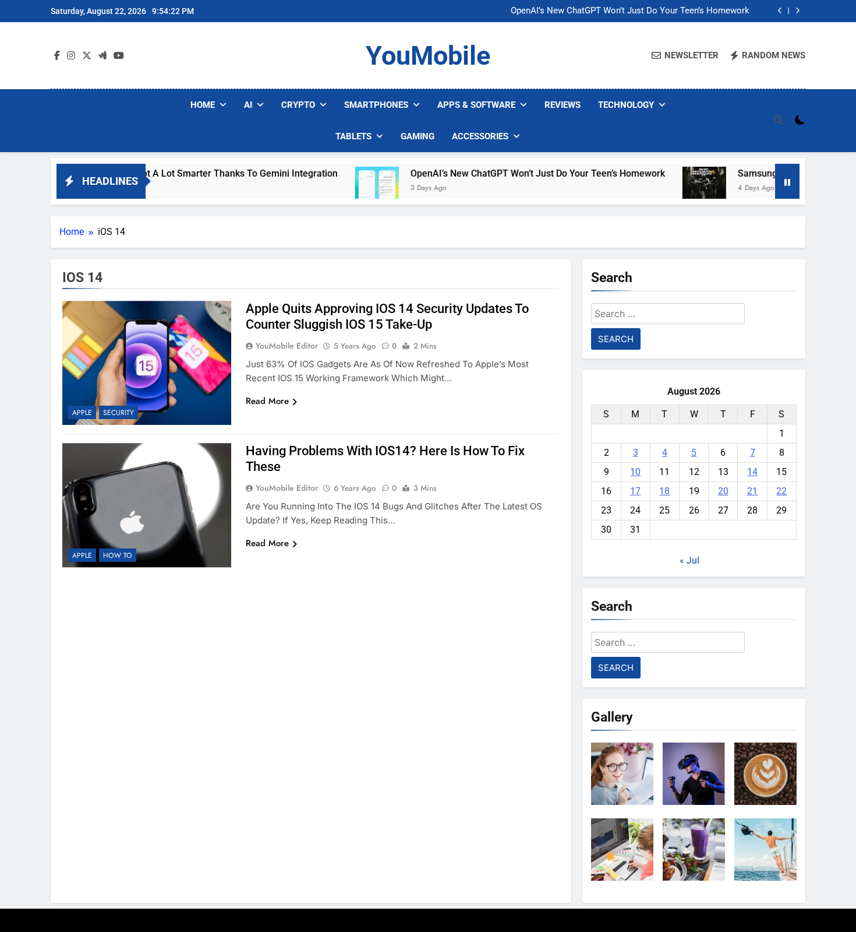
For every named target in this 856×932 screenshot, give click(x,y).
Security (118, 412)
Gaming (417, 136)
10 (635, 471)
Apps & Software (476, 105)
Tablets (353, 136)
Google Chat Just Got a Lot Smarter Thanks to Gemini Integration (167, 173)
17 (635, 491)
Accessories (480, 136)
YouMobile (428, 55)
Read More (267, 401)
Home (202, 105)
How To (117, 555)
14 (752, 471)
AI (248, 105)
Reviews (562, 105)
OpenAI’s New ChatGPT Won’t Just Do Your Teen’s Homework (630, 11)
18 (664, 491)
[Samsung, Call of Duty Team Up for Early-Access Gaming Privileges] (671, 188)
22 (781, 491)
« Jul (689, 560)
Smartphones (376, 105)
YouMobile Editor (287, 345)
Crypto (298, 105)
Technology (626, 105)
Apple (82, 412)
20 (723, 491)
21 (752, 491)
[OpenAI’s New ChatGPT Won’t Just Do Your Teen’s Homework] (344, 188)
